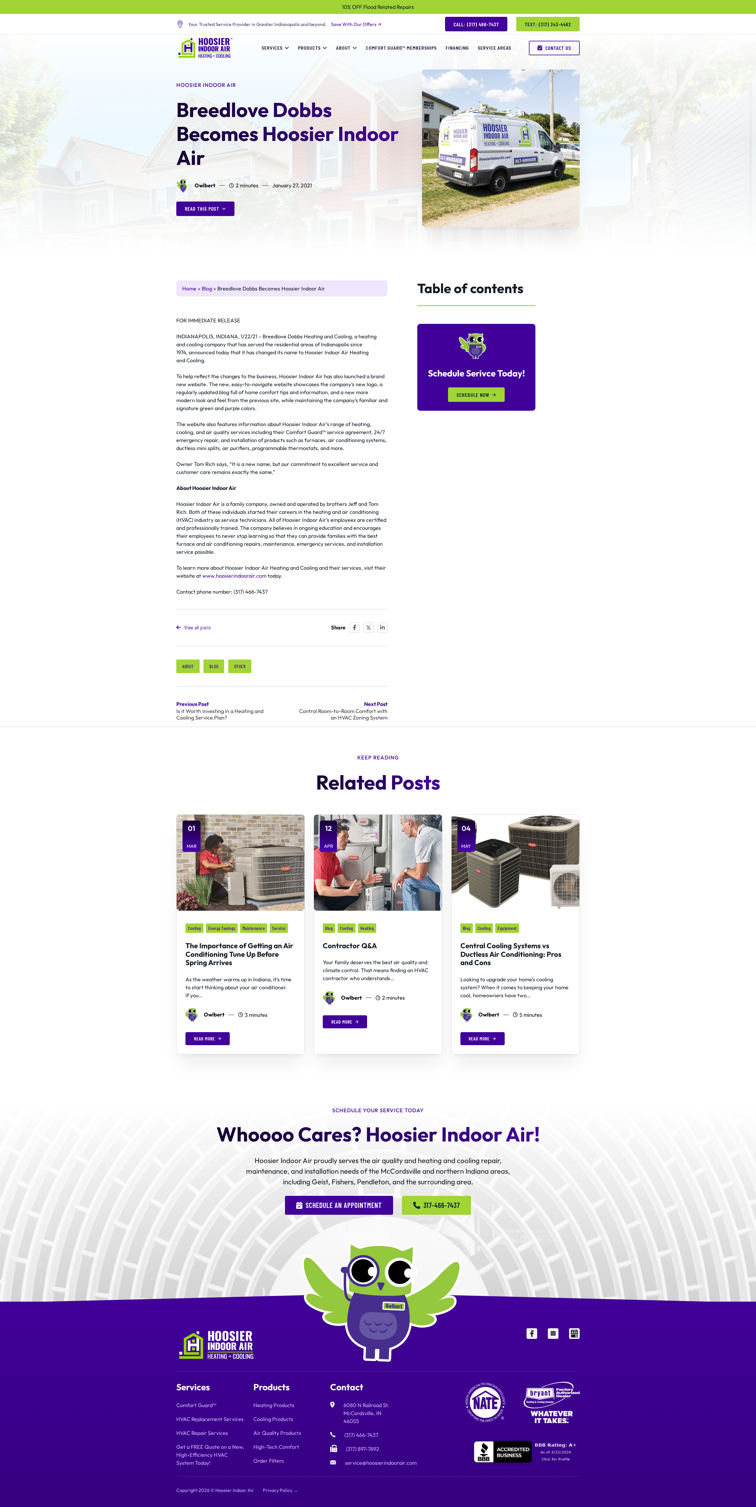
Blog (213, 666)
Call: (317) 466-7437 (476, 24)
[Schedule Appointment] (723, 1492)
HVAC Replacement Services (210, 1419)
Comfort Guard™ (196, 1405)
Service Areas (494, 48)
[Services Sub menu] (286, 48)
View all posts (197, 627)
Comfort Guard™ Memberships (401, 48)
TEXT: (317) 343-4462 (548, 24)
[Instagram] (553, 1345)
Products (309, 48)
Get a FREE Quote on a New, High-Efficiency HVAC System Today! (210, 1454)
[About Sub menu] (354, 48)
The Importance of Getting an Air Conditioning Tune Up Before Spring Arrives (239, 954)
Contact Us (558, 48)
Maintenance (253, 928)
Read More (204, 1038)
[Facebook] (354, 628)
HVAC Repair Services (202, 1433)
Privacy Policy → (280, 1490)
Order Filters (268, 1460)
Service (279, 928)
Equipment (507, 928)
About (343, 48)
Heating (367, 928)
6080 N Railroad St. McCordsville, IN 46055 (366, 1413)
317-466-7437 (441, 1205)
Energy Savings (221, 928)
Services (272, 48)
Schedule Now (473, 395)
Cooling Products (273, 1419)
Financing (457, 48)
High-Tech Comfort (276, 1446)
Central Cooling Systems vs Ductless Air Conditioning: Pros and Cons (510, 954)
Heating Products (273, 1405)
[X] (369, 628)
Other (240, 666)
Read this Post (202, 208)
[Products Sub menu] (324, 48)
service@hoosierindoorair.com (381, 1462)
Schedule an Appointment (344, 1205)
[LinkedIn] (382, 628)
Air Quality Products (277, 1433)
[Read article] (240, 862)
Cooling (194, 928)
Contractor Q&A (350, 945)
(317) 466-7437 (361, 1435)
